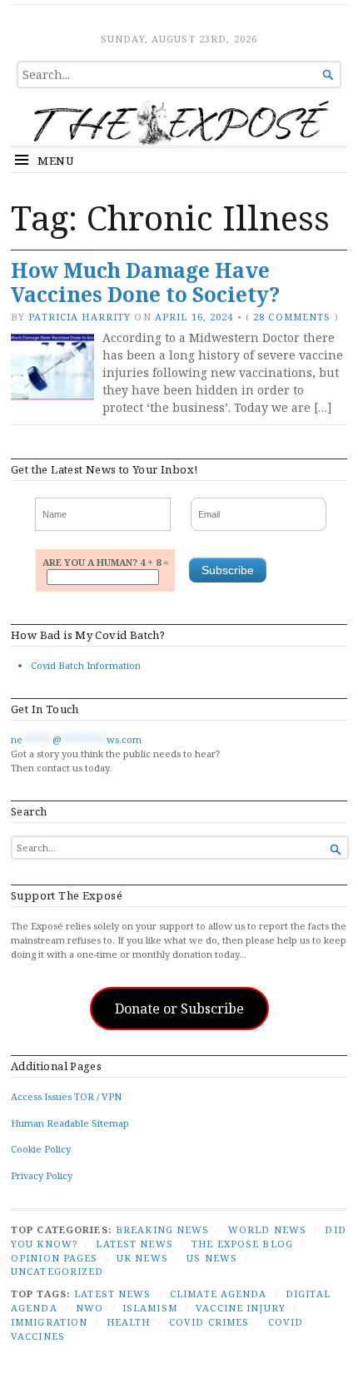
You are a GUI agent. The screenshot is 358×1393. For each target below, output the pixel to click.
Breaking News (163, 1229)
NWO (89, 1307)
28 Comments (292, 316)
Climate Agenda (218, 1293)
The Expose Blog (242, 1243)
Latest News (134, 1243)
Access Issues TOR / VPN (66, 1096)
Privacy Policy (41, 1175)
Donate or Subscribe (179, 1008)
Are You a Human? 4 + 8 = (105, 562)
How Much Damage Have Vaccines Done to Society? (145, 282)
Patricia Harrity (79, 316)
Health (129, 1322)
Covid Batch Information (86, 665)
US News (211, 1258)
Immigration (49, 1322)
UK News (142, 1258)
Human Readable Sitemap (70, 1123)
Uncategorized (57, 1271)
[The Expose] (179, 123)
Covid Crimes (209, 1322)
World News (267, 1229)
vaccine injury (241, 1307)
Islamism (149, 1307)
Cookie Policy (41, 1149)
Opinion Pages (54, 1258)
